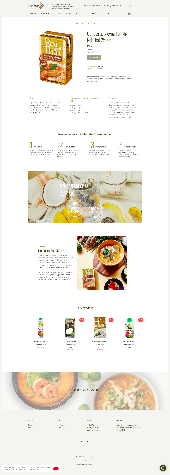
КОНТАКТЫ (90, 420)
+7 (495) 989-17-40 (92, 5)
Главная (76, 23)
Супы (88, 23)
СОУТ (85, 460)
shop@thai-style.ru (92, 430)
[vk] (87, 441)
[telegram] (82, 441)
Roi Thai (93, 23)
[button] (129, 5)
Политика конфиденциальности (85, 459)
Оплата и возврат (62, 427)
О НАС (59, 420)
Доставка (80, 13)
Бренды (58, 13)
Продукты (45, 13)
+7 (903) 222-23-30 (112, 5)
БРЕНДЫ (30, 420)
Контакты (105, 13)
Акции (33, 13)
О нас (68, 13)
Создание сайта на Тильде (82, 464)
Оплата (93, 13)
